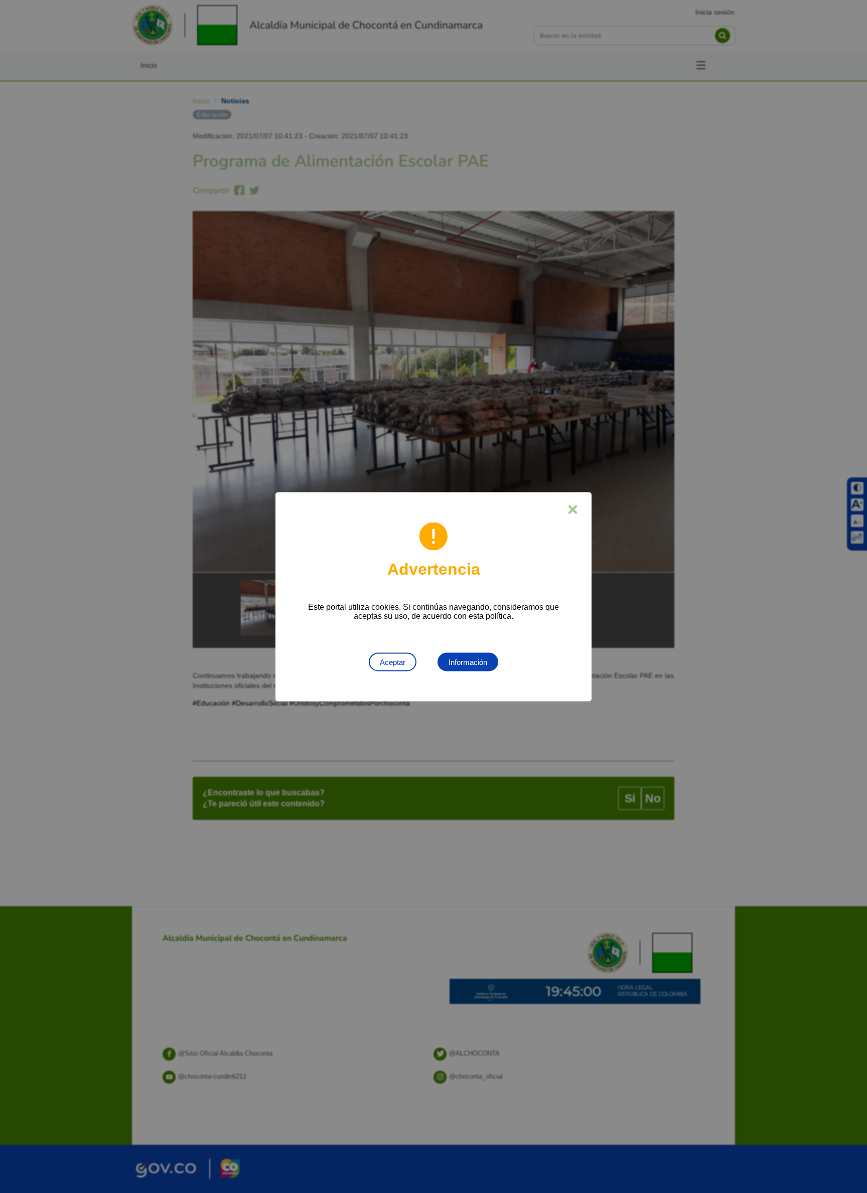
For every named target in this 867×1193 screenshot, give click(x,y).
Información (468, 661)
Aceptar (392, 661)
